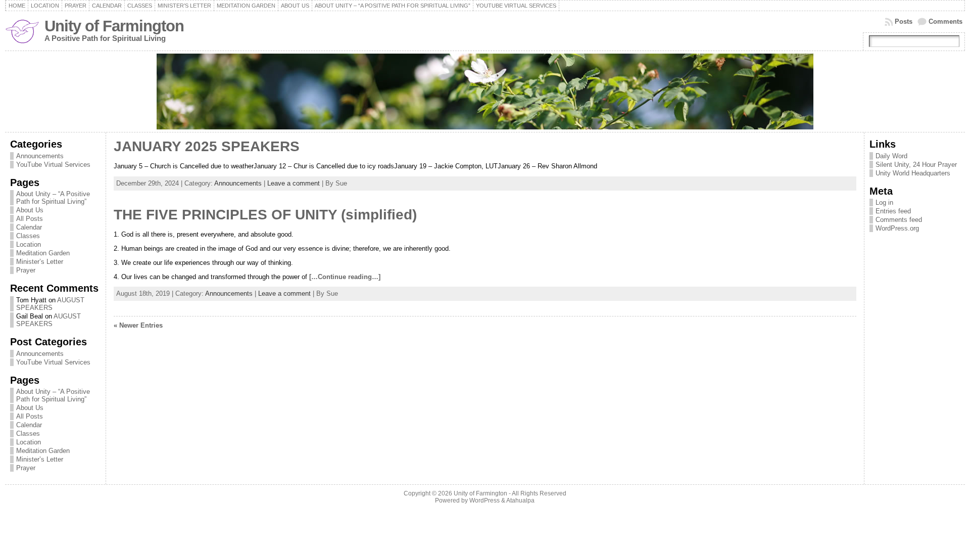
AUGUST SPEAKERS (50, 303)
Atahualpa (520, 500)
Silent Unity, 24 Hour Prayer (916, 164)
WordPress (484, 500)
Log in (884, 202)
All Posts (29, 218)
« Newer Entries (138, 325)
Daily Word (891, 156)
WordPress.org (897, 228)
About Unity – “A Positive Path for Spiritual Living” (53, 197)
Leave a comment (293, 183)
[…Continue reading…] (344, 277)
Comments (945, 21)
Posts (903, 21)
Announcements (40, 156)
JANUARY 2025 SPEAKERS (207, 146)
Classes (28, 236)
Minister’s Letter (39, 261)
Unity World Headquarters (913, 173)
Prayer (25, 270)
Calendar (29, 227)
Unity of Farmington (114, 26)
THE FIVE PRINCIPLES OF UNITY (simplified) (265, 214)
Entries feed (893, 211)
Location (28, 244)
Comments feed (899, 219)
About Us (29, 210)
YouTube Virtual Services (53, 164)
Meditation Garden (43, 253)
